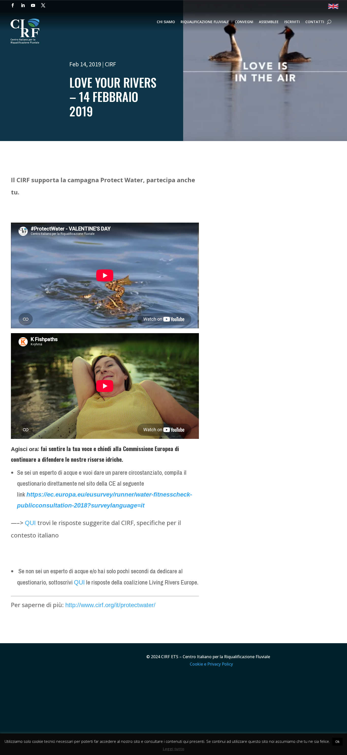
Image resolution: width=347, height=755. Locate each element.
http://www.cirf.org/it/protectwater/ (110, 605)
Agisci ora (24, 449)
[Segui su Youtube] (33, 5)
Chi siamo (166, 22)
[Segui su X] (43, 5)
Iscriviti (292, 22)
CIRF (110, 64)
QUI (30, 522)
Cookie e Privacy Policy (211, 664)
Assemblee (269, 22)
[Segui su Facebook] (13, 5)
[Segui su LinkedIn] (23, 5)
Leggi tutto (173, 748)
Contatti (314, 22)
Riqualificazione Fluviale (205, 22)
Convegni (244, 22)
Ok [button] (337, 741)
